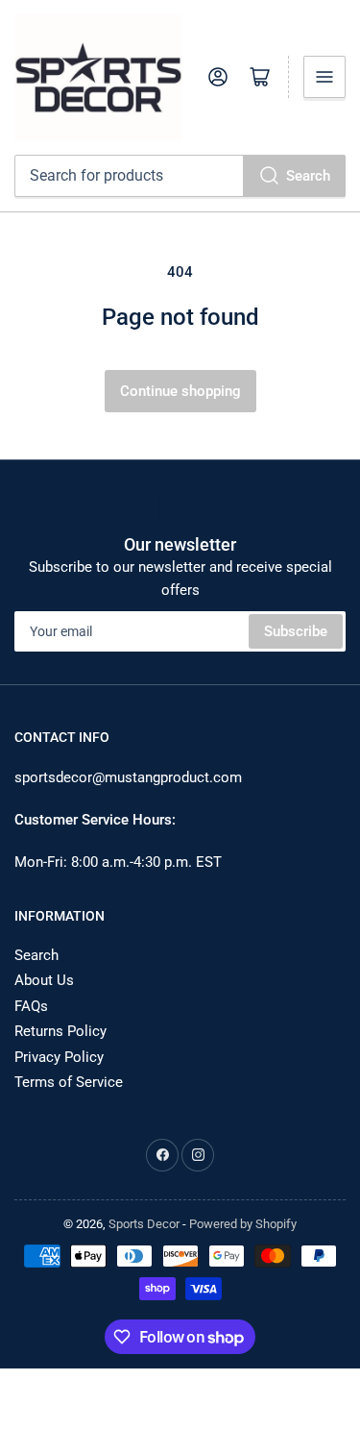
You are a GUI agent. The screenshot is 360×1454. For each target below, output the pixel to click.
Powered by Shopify (243, 1224)
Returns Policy (60, 1031)
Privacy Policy (59, 1057)
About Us (44, 980)
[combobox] (180, 176)
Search (308, 176)
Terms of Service (68, 1082)
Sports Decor (144, 1224)
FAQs (31, 1006)
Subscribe (295, 631)
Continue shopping (180, 391)
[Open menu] (324, 77)
